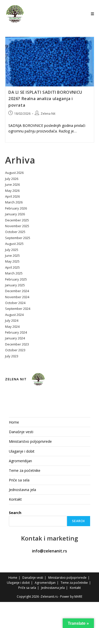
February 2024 (16, 332)
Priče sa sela (19, 480)
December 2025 (17, 220)
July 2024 (11, 320)
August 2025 (14, 243)
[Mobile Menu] (92, 13)
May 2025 (12, 261)
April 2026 (12, 196)
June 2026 (12, 184)
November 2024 (17, 297)
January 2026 (15, 214)
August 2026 (14, 172)
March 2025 (14, 273)
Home (14, 422)
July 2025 (11, 249)
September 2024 (17, 308)
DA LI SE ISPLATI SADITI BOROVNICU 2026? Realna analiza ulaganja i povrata (45, 98)
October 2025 (15, 231)
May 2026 (12, 190)
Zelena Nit (48, 113)
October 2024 (15, 302)
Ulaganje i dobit (22, 451)
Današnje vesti (21, 431)
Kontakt (15, 499)
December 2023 (17, 344)
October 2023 (15, 350)
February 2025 (16, 279)
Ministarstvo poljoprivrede (30, 441)
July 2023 (11, 356)
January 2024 (15, 338)
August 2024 (14, 314)
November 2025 (17, 226)
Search (15, 512)
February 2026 (16, 208)
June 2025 (12, 255)
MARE (78, 596)
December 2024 (17, 291)
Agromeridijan (20, 460)
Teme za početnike (24, 470)
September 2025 (17, 238)
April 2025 (12, 267)
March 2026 (14, 202)
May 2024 (12, 326)
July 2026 (11, 178)
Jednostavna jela (22, 489)
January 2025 (15, 285)
